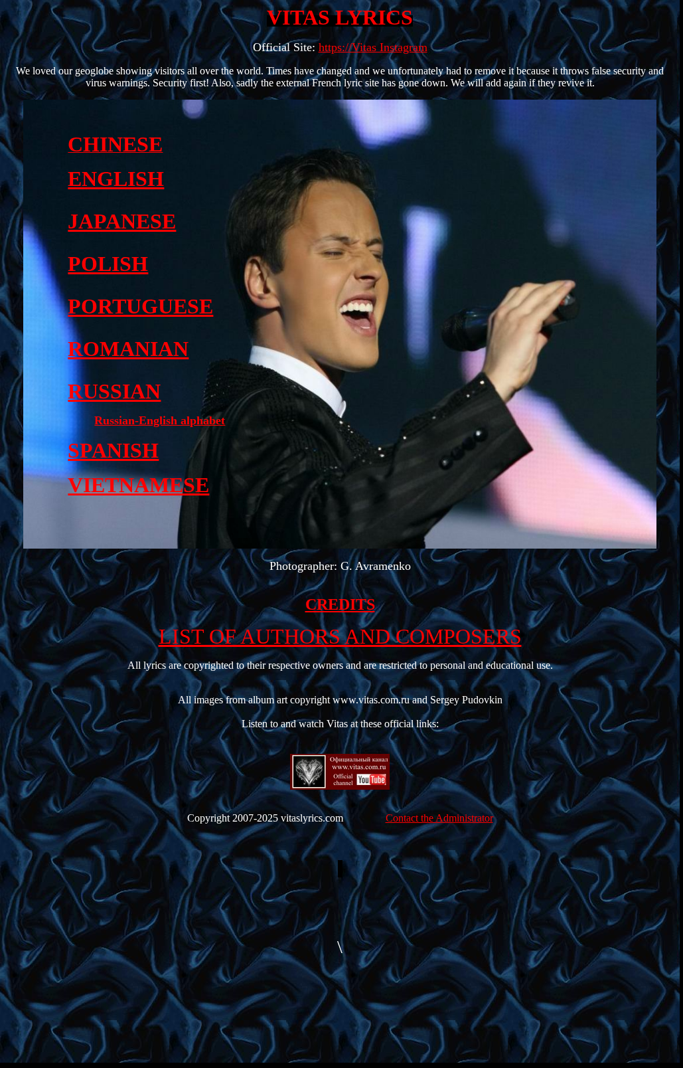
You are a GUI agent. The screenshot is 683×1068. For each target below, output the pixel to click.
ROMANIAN (128, 349)
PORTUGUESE (140, 306)
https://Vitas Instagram (373, 47)
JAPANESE (122, 221)
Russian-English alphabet (159, 420)
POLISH (108, 264)
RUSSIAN (114, 391)
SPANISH (113, 450)
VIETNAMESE (138, 485)
